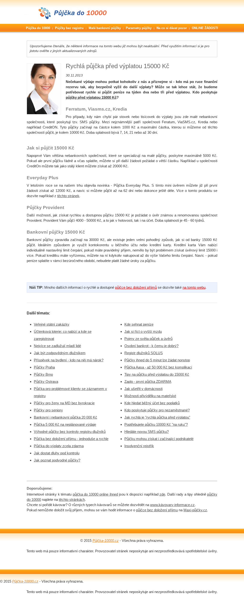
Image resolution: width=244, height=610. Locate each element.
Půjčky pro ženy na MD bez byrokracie (64, 403)
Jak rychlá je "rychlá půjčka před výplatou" (157, 417)
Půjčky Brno (43, 374)
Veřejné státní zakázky (51, 324)
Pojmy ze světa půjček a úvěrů (148, 339)
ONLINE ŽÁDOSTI (205, 28)
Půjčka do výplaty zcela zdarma (59, 446)
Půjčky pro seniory (48, 410)
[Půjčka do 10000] (66, 23)
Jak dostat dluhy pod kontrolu (56, 453)
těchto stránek (68, 196)
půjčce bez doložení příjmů (136, 287)
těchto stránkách (72, 499)
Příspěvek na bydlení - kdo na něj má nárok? (68, 360)
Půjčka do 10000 (38, 28)
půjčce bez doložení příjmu (157, 510)
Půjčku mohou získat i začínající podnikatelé (158, 439)
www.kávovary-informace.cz (172, 505)
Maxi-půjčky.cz (195, 510)
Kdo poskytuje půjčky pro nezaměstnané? (157, 410)
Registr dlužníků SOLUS (143, 353)
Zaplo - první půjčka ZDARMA (147, 381)
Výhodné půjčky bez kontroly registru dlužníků (70, 432)
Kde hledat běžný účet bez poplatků (152, 403)
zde (162, 494)
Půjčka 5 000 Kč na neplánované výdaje (65, 424)
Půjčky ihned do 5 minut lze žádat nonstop (157, 360)
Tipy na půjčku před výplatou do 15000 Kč (156, 374)
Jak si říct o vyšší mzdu (143, 331)
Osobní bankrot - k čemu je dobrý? (151, 346)
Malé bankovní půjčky (105, 28)
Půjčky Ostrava (46, 381)
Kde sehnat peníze (138, 324)
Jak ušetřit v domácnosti (143, 389)
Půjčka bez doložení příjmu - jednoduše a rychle (71, 439)
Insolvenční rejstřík (139, 446)
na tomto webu (194, 287)
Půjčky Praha (44, 367)
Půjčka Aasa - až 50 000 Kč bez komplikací (158, 367)
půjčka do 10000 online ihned (95, 494)
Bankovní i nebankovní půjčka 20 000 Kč (65, 417)
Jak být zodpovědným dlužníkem (60, 353)
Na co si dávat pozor (172, 28)
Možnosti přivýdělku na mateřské (150, 396)
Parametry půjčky (139, 28)
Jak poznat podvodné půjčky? (57, 460)
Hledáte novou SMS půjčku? (146, 432)
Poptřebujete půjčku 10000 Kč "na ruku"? (156, 424)
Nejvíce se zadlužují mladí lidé (57, 346)
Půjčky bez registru (69, 28)
